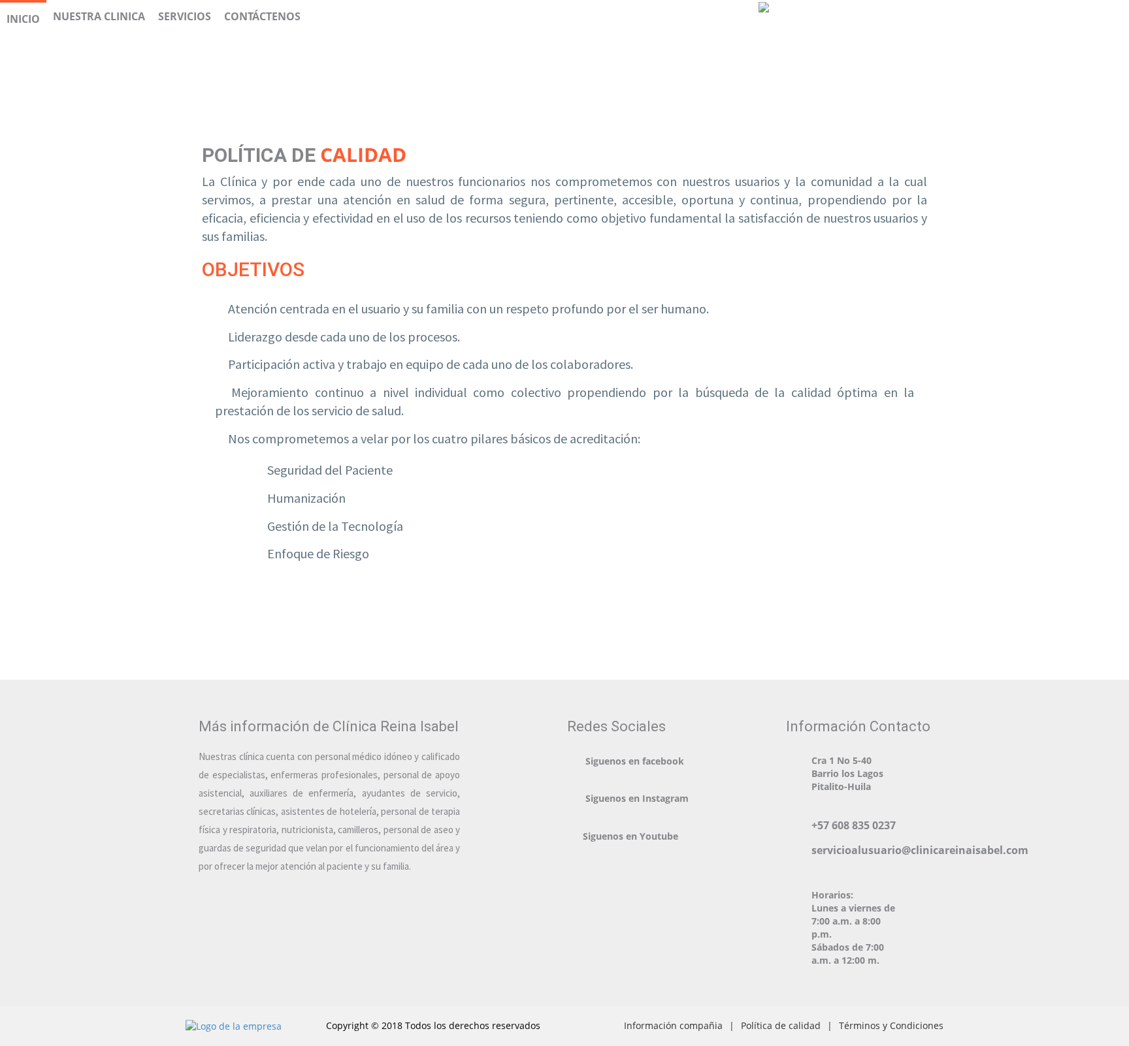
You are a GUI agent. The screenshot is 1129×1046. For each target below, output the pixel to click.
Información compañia (673, 1025)
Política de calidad (781, 1025)
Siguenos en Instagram (637, 798)
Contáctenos (262, 16)
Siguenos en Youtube (630, 836)
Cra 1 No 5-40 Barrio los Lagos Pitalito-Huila (847, 773)
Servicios (184, 16)
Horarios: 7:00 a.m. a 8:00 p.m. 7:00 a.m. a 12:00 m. (853, 927)
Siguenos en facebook (634, 761)
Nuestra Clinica (99, 16)
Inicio (23, 19)
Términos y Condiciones (891, 1025)
